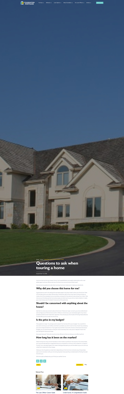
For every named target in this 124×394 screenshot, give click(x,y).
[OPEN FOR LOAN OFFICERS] (83, 3)
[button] (37, 361)
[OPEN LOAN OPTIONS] (60, 3)
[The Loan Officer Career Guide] (48, 382)
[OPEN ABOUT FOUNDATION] (72, 3)
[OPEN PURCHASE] (43, 3)
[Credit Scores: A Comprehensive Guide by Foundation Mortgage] (75, 382)
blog (41, 259)
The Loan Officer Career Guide (45, 393)
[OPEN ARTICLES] (90, 3)
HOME (37, 259)
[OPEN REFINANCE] (51, 3)
